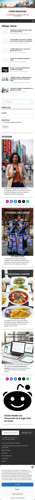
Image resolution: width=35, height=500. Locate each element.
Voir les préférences (17, 494)
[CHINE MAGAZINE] (17, 7)
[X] (23, 201)
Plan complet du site (7, 455)
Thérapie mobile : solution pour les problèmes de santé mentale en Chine (21, 79)
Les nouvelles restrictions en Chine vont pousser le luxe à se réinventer (21, 40)
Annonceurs (5, 458)
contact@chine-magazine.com (9, 437)
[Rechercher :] (17, 101)
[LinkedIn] (15, 201)
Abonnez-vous (26, 433)
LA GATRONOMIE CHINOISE (17, 318)
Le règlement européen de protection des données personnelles (15, 446)
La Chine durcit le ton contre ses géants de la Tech (20, 49)
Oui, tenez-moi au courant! (12, 122)
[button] (32, 467)
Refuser (17, 489)
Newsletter (6, 120)
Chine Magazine (26, 33)
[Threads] (19, 201)
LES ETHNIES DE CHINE (17, 256)
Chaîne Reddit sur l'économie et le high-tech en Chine (17, 418)
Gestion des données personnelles (11, 443)
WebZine (4, 461)
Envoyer (5, 127)
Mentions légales (6, 450)
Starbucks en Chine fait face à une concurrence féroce (21, 30)
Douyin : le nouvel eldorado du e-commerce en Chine (20, 68)
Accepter (17, 484)
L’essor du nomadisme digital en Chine (20, 59)
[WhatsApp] (27, 201)
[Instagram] (7, 201)
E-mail (4, 113)
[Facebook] (11, 201)
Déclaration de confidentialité (17, 498)
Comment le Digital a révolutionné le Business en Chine (21, 89)
